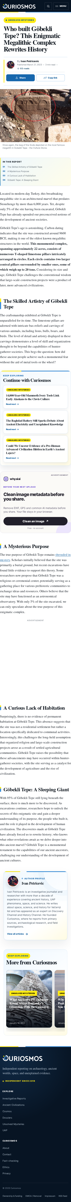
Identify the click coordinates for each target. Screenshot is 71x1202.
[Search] (48, 6)
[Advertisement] (35, 658)
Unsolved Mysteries (21, 20)
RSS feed (63, 1196)
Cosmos (7, 1111)
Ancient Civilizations (14, 1105)
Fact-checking (10, 1160)
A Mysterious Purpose (18, 171)
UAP (5, 1130)
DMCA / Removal (33, 1196)
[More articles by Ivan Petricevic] (10, 64)
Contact (7, 1154)
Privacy (7, 1173)
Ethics (6, 1167)
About (6, 1148)
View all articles (17, 934)
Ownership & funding (12, 1196)
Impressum (50, 1196)
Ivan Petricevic (30, 61)
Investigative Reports (14, 1098)
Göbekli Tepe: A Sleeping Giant (22, 180)
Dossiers (7, 1117)
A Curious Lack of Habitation (21, 175)
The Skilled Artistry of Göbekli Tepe (24, 167)
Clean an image (36, 521)
